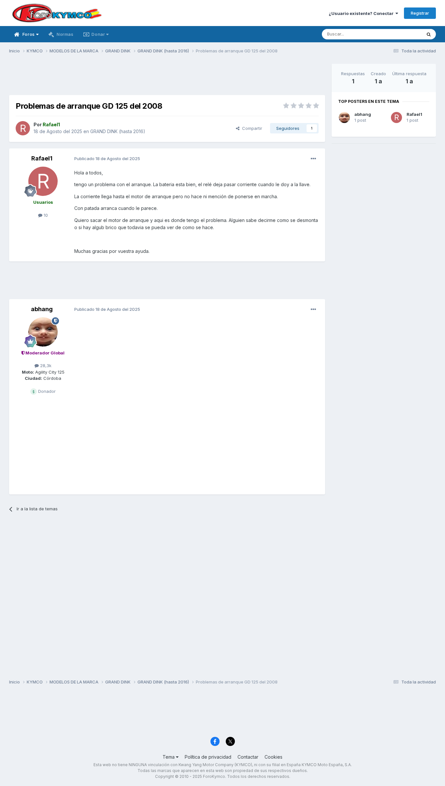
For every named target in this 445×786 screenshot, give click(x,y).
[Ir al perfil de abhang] (43, 332)
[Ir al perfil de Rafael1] (23, 128)
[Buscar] (429, 34)
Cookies (273, 757)
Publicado (107, 158)
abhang (42, 309)
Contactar (247, 757)
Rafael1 (41, 158)
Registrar (420, 13)
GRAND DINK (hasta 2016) (117, 131)
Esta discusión (399, 34)
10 (45, 215)
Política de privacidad (208, 757)
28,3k (45, 365)
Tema (169, 757)
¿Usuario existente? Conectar (362, 13)
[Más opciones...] (313, 159)
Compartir (250, 128)
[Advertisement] (167, 78)
